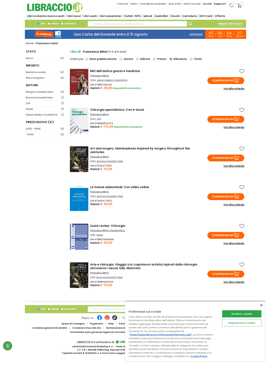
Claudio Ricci (117, 230)
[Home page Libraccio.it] (55, 11)
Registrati (220, 3)
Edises (45, 109)
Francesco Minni (99, 75)
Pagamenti (96, 323)
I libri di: (75, 52)
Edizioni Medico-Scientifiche (45, 114)
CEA (45, 103)
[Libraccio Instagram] (107, 319)
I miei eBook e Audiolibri (153, 3)
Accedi (207, 3)
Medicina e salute (45, 72)
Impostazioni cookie (242, 323)
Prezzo (161, 59)
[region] (195, 331)
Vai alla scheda (233, 88)
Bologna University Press (45, 91)
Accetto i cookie (241, 314)
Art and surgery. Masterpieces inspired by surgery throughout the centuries (140, 150)
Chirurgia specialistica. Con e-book (117, 110)
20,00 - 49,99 (45, 128)
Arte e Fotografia (45, 77)
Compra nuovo (223, 80)
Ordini (134, 3)
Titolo (198, 59)
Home (30, 43)
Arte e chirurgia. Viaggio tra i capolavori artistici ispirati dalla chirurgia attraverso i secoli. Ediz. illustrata (143, 266)
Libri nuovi (74, 16)
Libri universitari (110, 16)
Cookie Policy (198, 356)
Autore (128, 59)
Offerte (220, 16)
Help (111, 323)
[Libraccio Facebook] (99, 319)
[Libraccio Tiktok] (114, 319)
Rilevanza (180, 59)
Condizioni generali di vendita (49, 327)
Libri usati (90, 16)
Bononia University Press (45, 97)
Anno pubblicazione (103, 59)
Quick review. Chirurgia (107, 226)
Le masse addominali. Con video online (119, 187)
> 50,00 (45, 134)
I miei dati (122, 3)
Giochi (175, 16)
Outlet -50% (132, 16)
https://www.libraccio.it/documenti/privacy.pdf (160, 334)
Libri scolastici (46, 16)
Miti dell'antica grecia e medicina (115, 71)
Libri (43, 23)
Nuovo (45, 58)
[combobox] (137, 24)
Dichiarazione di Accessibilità (123, 327)
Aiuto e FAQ (174, 3)
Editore (145, 59)
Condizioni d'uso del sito (86, 327)
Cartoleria (190, 16)
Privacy (123, 323)
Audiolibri (161, 16)
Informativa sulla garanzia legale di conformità (98, 332)
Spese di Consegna (73, 323)
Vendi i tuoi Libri (192, 3)
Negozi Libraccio (229, 23)
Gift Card (205, 16)
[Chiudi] (261, 305)
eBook (148, 16)
